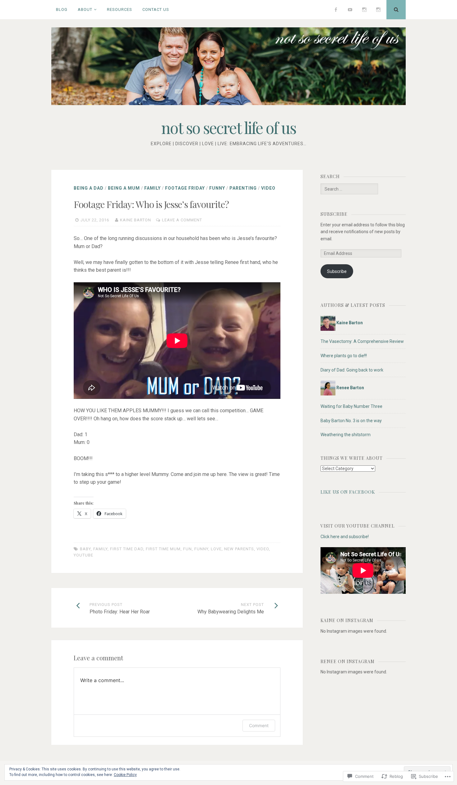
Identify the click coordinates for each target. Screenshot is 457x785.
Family (152, 188)
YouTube (83, 555)
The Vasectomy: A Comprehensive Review (362, 341)
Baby (85, 549)
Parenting (243, 188)
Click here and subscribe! (345, 536)
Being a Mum (124, 188)
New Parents (239, 549)
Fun (187, 549)
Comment (259, 725)
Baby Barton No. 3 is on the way (351, 420)
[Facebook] (336, 9)
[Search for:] (349, 189)
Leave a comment (182, 220)
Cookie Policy (125, 775)
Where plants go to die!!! (344, 355)
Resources (119, 9)
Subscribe (334, 214)
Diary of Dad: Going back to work (352, 369)
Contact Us (155, 9)
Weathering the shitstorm (346, 434)
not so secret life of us (228, 127)
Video (268, 188)
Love (216, 549)
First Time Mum (163, 549)
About (85, 9)
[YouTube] (350, 9)
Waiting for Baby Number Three (351, 406)
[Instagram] (364, 9)
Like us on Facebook (348, 492)
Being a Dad (89, 188)
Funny (217, 188)
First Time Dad (126, 549)
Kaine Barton (135, 220)
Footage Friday (185, 188)
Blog (61, 9)
